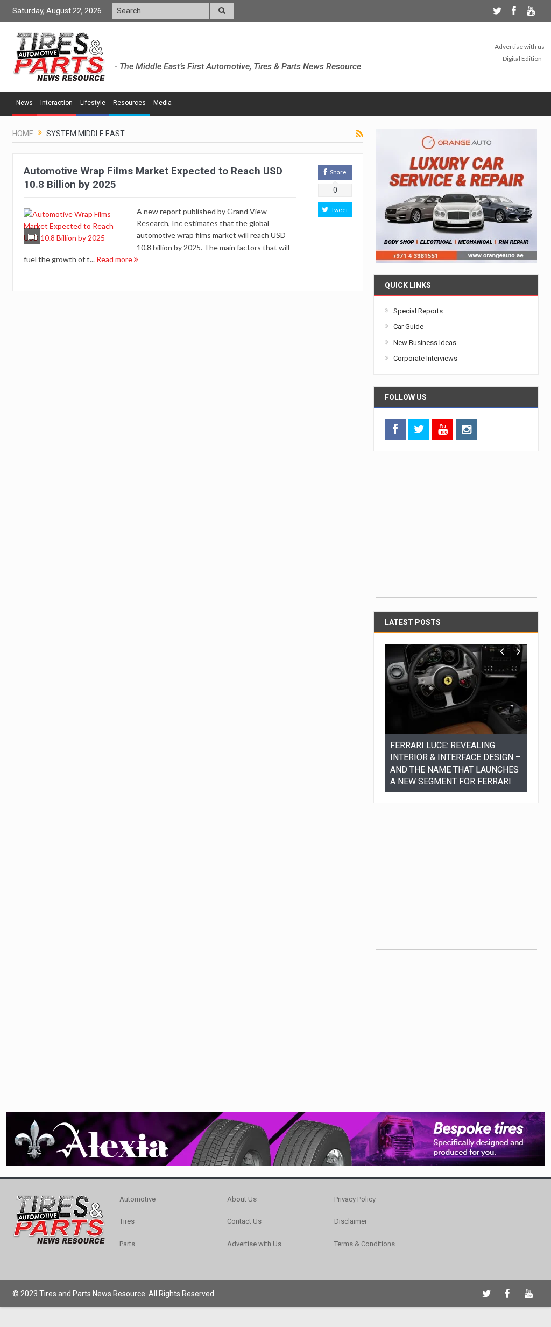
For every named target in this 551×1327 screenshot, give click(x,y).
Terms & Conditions (364, 1233)
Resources (129, 103)
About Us (242, 1188)
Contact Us (244, 1210)
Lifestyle (92, 103)
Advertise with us (520, 47)
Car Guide (408, 326)
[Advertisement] (456, 529)
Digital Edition (522, 58)
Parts (127, 1233)
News (24, 103)
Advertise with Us (254, 1233)
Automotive (137, 1188)
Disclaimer (350, 1210)
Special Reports (418, 311)
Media (162, 103)
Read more (115, 259)
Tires (127, 1210)
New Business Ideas (424, 343)
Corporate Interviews (425, 358)
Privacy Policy (355, 1188)
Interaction (56, 103)
